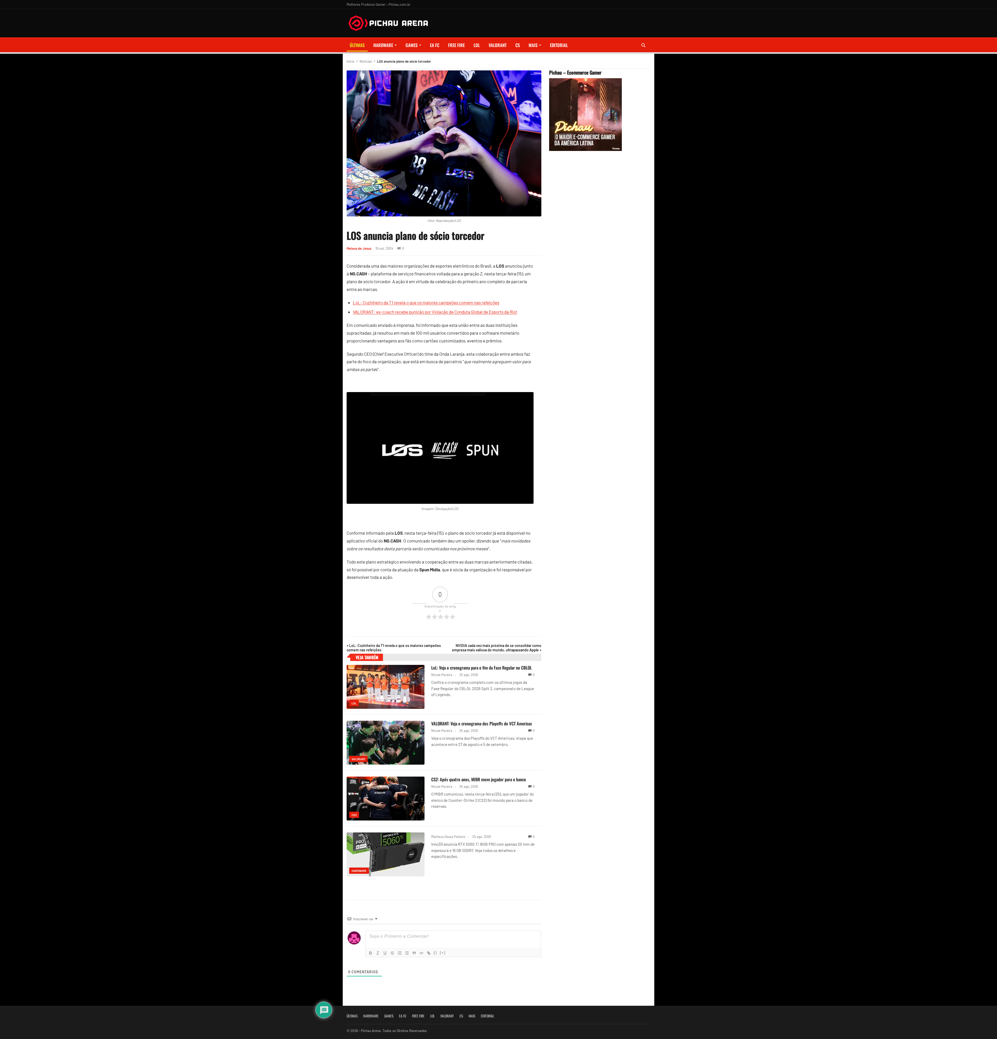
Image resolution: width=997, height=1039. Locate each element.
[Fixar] (392, 953)
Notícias (366, 61)
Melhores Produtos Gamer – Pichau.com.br (378, 4)
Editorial (559, 45)
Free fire (456, 45)
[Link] (428, 953)
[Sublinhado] (385, 953)
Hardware (383, 45)
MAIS (533, 45)
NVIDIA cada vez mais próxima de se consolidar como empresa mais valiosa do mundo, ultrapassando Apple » (496, 647)
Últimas (357, 45)
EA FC (434, 45)
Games (411, 45)
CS (517, 45)
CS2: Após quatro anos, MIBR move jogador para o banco (478, 779)
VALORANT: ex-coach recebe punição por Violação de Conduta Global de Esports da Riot (435, 311)
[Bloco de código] (421, 953)
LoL (477, 45)
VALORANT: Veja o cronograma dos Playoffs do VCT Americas (481, 723)
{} (435, 953)
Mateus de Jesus (359, 248)
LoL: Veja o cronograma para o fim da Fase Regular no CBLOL (481, 667)
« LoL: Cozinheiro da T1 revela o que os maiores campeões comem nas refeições (394, 647)
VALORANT (498, 45)
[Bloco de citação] (414, 953)
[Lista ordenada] (399, 953)
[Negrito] (370, 953)
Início (350, 61)
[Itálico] (377, 953)
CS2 (354, 815)
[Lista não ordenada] (406, 953)
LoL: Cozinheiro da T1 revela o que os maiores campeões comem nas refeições (426, 302)
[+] (443, 953)
